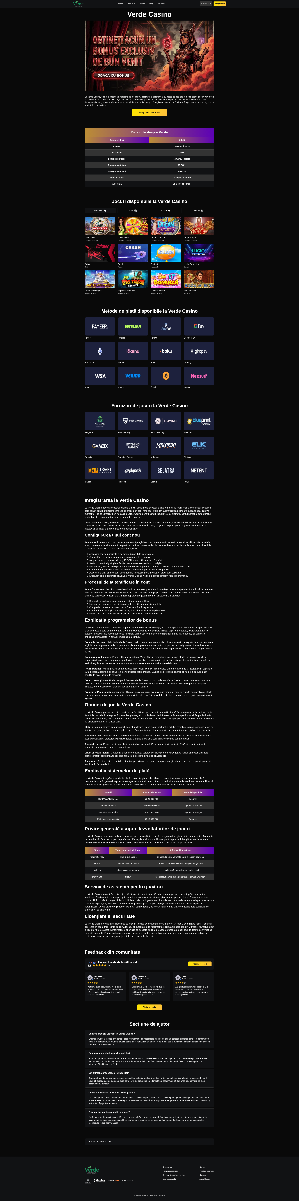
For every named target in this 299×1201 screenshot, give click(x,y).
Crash (164, 211)
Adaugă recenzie (200, 964)
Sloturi (197, 211)
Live (131, 211)
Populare (98, 211)
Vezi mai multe (149, 1007)
